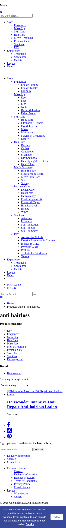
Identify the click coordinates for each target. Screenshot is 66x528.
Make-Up (19, 28)
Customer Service (17, 468)
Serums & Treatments (33, 135)
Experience (13, 50)
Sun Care (19, 44)
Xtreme (25, 256)
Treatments (20, 53)
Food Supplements (31, 199)
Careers (18, 471)
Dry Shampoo (29, 157)
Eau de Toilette (29, 87)
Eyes (24, 97)
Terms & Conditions (25, 480)
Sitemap (11, 458)
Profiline (26, 249)
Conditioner (27, 151)
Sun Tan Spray (29, 230)
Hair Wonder (14, 373)
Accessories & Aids (32, 237)
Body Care (27, 119)
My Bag (11, 287)
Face (23, 100)
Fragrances (20, 25)
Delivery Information (18, 455)
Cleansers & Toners (32, 122)
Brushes (25, 145)
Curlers (25, 148)
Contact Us (13, 462)
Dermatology (28, 195)
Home (10, 303)
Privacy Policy (22, 483)
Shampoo (26, 154)
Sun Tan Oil (28, 227)
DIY (16, 47)
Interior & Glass (30, 243)
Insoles (25, 208)
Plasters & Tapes (30, 202)
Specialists (20, 56)
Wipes (24, 211)
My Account (14, 284)
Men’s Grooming (23, 37)
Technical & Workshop (34, 253)
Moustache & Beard (32, 173)
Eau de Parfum (29, 84)
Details (30, 524)
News (10, 66)
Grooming (12, 337)
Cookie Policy (22, 487)
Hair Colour (27, 164)
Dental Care (27, 189)
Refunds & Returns (25, 477)
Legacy (11, 63)
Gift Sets (26, 91)
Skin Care (19, 31)
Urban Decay (28, 113)
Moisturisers (28, 132)
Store (10, 21)
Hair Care (19, 34)
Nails (24, 107)
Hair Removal (29, 205)
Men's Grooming (16, 346)
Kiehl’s (25, 138)
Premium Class (29, 246)
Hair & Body (28, 170)
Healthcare (27, 192)
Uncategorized (15, 359)
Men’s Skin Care (30, 176)
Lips (23, 103)
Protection (26, 221)
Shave (24, 180)
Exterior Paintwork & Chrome (38, 240)
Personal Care (22, 41)
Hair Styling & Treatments (35, 161)
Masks (24, 129)
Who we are (21, 493)
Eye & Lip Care (30, 126)
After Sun (26, 218)
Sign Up (39, 449)
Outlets (18, 60)
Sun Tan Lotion (30, 224)
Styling (25, 183)
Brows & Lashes (30, 110)
